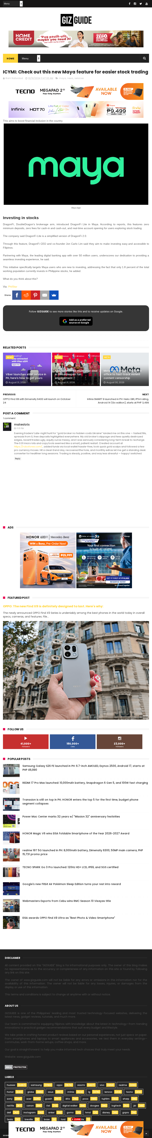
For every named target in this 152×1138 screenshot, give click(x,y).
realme (123, 1085)
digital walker (69, 1105)
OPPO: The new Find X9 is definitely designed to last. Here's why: (53, 606)
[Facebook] (17, 295)
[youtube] (146, 3)
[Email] (44, 295)
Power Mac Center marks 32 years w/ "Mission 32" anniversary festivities (71, 816)
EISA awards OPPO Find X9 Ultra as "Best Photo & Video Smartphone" (68, 918)
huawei (11, 1085)
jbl (134, 1105)
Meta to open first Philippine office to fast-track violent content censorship (122, 374)
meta (107, 357)
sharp (126, 1098)
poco (85, 1098)
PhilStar (12, 286)
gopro (125, 1112)
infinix (70, 1091)
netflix (10, 1105)
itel (48, 1105)
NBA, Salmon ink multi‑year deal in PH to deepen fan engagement (76, 374)
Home (10, 58)
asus (50, 1091)
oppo (59, 1085)
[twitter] (140, 3)
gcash (48, 1098)
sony (9, 1098)
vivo (102, 1085)
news (70, 78)
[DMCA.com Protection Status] (16, 1068)
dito (67, 1098)
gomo (70, 1112)
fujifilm (106, 1098)
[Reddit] (26, 295)
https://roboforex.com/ (28, 446)
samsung (36, 1085)
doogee (94, 1105)
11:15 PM (20, 428)
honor (10, 1091)
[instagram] (135, 3)
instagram (30, 1112)
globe (30, 1091)
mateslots (22, 424)
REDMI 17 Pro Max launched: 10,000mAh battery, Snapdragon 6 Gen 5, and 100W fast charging (85, 783)
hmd (88, 1112)
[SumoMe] (54, 295)
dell (9, 1112)
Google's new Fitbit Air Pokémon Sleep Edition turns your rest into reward (71, 884)
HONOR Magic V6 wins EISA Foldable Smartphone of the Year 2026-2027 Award (75, 833)
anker (51, 1112)
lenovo (108, 1091)
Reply (17, 458)
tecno (129, 1091)
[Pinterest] (35, 295)
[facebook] (130, 3)
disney (106, 1112)
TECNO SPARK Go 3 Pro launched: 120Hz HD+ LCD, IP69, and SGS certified (70, 867)
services (79, 78)
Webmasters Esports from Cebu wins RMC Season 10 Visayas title (66, 901)
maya (62, 78)
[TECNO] (76, 1129)
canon (30, 1105)
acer (28, 1098)
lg (89, 1091)
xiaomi (81, 1085)
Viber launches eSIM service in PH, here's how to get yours (26, 376)
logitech (116, 1105)
